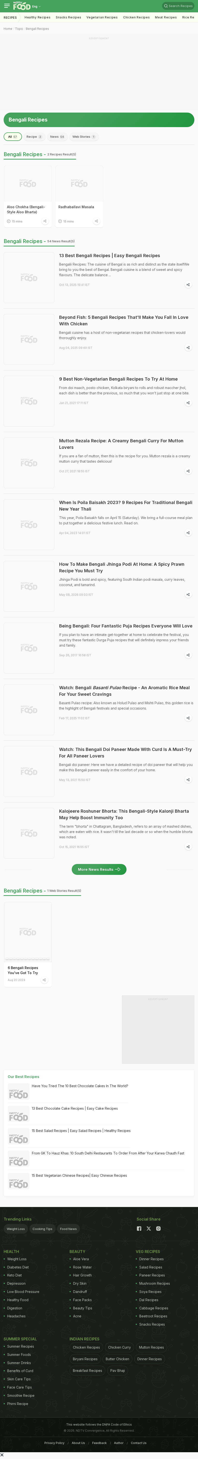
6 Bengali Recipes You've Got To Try (23, 970)
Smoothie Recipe (21, 1395)
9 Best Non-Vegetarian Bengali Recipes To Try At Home (118, 379)
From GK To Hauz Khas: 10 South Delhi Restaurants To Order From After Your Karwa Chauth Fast (108, 1153)
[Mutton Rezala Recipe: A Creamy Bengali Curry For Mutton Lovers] (29, 462)
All (12, 136)
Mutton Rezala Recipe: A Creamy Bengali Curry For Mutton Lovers (121, 444)
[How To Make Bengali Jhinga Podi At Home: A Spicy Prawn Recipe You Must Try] (29, 586)
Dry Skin (79, 1283)
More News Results (95, 869)
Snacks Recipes (68, 17)
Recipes (10, 17)
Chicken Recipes (136, 17)
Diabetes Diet (18, 1267)
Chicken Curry (119, 1347)
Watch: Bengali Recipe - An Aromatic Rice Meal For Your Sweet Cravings (124, 691)
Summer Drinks (19, 1363)
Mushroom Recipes (154, 1283)
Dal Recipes (148, 1300)
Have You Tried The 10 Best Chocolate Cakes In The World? (80, 1086)
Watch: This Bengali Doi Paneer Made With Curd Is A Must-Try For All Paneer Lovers (125, 752)
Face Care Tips (19, 1387)
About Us (78, 1443)
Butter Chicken (117, 1359)
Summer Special (20, 1339)
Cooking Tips (42, 1229)
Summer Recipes (20, 1346)
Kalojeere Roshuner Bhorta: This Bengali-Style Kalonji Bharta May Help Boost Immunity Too (124, 814)
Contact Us (139, 1443)
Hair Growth (82, 1275)
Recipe (34, 136)
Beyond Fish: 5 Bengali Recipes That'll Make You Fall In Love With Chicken (123, 320)
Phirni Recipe (17, 1404)
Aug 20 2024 (16, 979)
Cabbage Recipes (153, 1308)
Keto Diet (14, 1275)
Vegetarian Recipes (102, 17)
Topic (19, 29)
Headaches (16, 1316)
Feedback (99, 1443)
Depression (16, 1283)
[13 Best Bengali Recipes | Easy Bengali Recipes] (29, 277)
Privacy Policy (54, 1443)
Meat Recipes (166, 17)
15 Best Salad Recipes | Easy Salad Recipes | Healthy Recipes (81, 1131)
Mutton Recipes (151, 1347)
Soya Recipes (150, 1292)
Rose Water (82, 1267)
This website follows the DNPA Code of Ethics (99, 1424)
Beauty (77, 1251)
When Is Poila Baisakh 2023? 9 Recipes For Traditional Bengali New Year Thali (125, 506)
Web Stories (83, 136)
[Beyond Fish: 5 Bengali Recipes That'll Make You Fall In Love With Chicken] (29, 339)
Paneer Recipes (152, 1275)
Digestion (14, 1308)
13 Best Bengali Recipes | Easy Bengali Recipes (109, 255)
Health (11, 1251)
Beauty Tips (82, 1308)
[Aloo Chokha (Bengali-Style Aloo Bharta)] (28, 183)
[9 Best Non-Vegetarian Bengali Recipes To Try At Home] (29, 401)
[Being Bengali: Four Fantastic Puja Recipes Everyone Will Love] (29, 648)
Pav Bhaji (117, 1370)
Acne (77, 1316)
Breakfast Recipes (87, 1370)
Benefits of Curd (20, 1371)
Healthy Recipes (38, 17)
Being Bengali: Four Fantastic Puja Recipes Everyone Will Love (125, 625)
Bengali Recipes (37, 29)
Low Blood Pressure (23, 1292)
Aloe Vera (81, 1259)
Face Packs (82, 1300)
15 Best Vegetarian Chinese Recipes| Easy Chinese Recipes (79, 1175)
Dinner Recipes (151, 1259)
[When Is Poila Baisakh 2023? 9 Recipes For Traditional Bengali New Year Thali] (29, 524)
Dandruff (80, 1292)
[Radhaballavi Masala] (79, 183)
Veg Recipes (148, 1251)
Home (8, 29)
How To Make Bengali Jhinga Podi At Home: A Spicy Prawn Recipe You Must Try (121, 567)
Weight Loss (16, 1229)
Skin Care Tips (19, 1379)
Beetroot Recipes (153, 1316)
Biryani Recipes (85, 1359)
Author (119, 1443)
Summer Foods (19, 1354)
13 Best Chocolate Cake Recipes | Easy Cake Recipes (75, 1108)
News (57, 136)
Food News (68, 1229)
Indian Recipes (84, 1339)
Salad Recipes (150, 1267)
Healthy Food (17, 1300)
